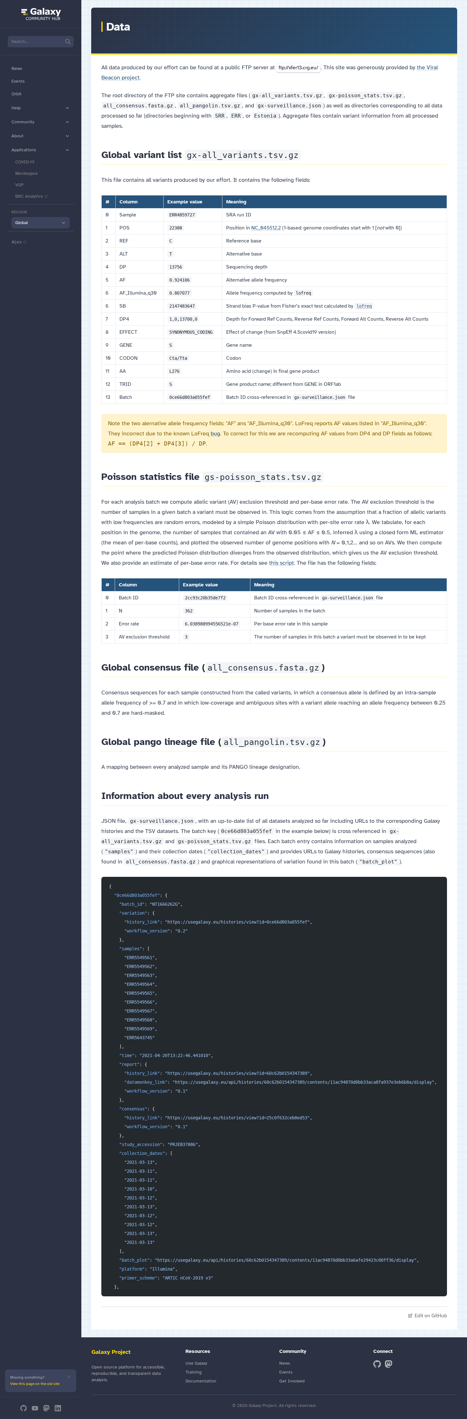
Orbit (16, 94)
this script (281, 562)
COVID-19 (24, 162)
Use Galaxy (196, 1363)
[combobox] (40, 223)
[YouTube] (35, 1408)
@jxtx (16, 242)
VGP (19, 185)
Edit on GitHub (431, 1316)
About (17, 136)
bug (215, 433)
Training (194, 1372)
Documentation (201, 1381)
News (16, 68)
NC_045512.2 (266, 228)
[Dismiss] (69, 1377)
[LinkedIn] (58, 1408)
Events (18, 81)
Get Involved (292, 1381)
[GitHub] (23, 1408)
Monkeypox (26, 173)
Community (22, 122)
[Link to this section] (306, 155)
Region (19, 212)
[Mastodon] (46, 1408)
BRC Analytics (29, 196)
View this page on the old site (34, 1383)
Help (16, 108)
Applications (23, 150)
